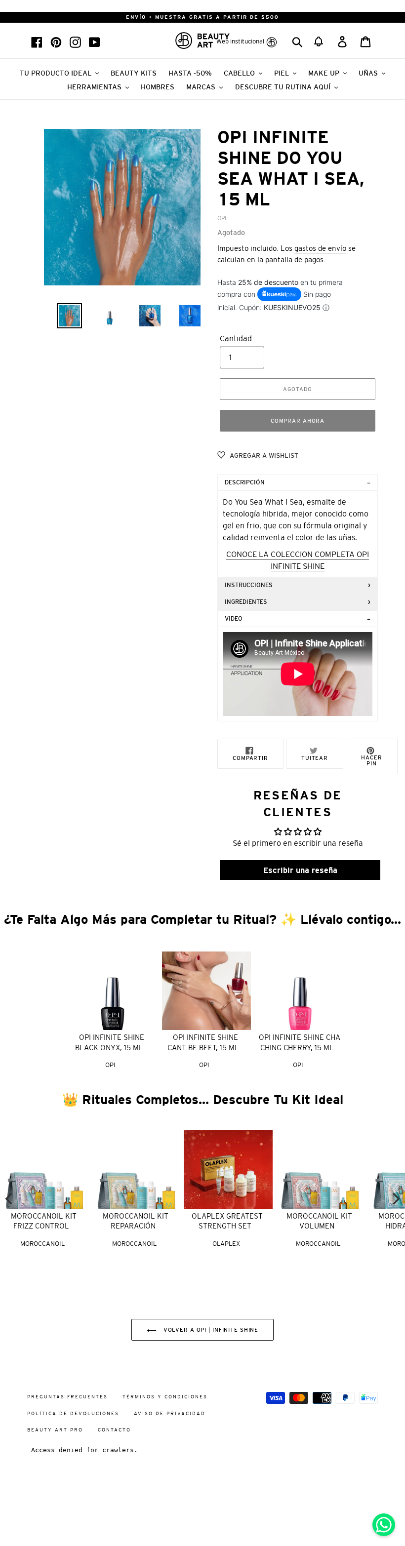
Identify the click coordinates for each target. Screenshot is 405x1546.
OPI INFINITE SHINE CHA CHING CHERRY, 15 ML (299, 1042)
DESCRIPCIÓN (245, 482)
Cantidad (236, 338)
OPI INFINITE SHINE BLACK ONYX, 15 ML (109, 1042)
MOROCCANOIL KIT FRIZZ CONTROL (44, 1221)
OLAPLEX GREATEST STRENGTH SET (227, 1221)
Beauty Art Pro (55, 1429)
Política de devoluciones (73, 1413)
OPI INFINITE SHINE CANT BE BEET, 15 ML (203, 1042)
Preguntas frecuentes (67, 1396)
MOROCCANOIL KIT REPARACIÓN (135, 1221)
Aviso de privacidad (169, 1413)
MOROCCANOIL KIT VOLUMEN (319, 1221)
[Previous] (10, 1199)
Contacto (114, 1429)
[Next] (395, 1199)
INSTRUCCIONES (249, 585)
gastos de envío (320, 248)
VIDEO (234, 618)
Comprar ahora (297, 421)
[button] (319, 40)
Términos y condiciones (164, 1396)
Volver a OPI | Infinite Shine (210, 1330)
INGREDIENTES (246, 601)
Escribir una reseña (300, 870)
